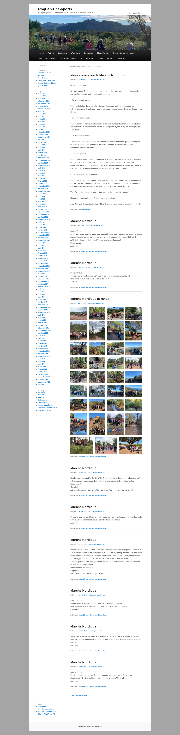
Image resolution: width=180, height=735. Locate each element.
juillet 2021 (42, 225)
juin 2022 (41, 196)
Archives (110, 58)
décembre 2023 (43, 158)
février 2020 (42, 253)
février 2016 (42, 323)
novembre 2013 (44, 377)
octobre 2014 (43, 354)
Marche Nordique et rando (90, 299)
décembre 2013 (43, 374)
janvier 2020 (42, 256)
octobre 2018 (43, 269)
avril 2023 (41, 176)
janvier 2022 (42, 209)
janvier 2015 (42, 346)
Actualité (82, 251)
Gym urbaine (43, 402)
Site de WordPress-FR (46, 714)
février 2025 (42, 127)
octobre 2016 (43, 310)
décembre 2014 (43, 349)
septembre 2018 (44, 271)
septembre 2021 (44, 220)
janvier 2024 (42, 155)
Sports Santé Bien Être (47, 58)
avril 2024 (41, 150)
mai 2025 (41, 119)
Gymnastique (88, 53)
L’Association (75, 53)
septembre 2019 (44, 258)
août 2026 (41, 93)
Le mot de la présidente (47, 83)
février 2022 (42, 207)
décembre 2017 (43, 279)
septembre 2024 (44, 137)
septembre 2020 (44, 240)
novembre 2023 (44, 160)
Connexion (42, 706)
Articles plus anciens (78, 695)
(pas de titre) (43, 78)
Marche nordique (84, 210)
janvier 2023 (42, 184)
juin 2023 (41, 171)
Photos (100, 58)
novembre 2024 (44, 132)
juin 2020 (41, 245)
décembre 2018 (43, 263)
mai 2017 (41, 294)
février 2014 (42, 369)
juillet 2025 (42, 114)
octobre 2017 (43, 284)
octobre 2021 (43, 217)
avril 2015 (41, 338)
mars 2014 (42, 367)
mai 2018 (41, 274)
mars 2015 (42, 341)
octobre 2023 (43, 163)
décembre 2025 (43, 101)
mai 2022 (41, 199)
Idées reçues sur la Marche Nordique (97, 75)
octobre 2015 (43, 333)
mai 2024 (41, 147)
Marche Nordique (103, 53)
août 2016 (41, 315)
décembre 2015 (43, 328)
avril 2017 (41, 297)
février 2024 (42, 153)
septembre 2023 (44, 165)
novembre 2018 (44, 266)
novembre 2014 (44, 351)
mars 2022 (42, 204)
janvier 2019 (42, 261)
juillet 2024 (42, 142)
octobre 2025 (43, 106)
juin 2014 (41, 359)
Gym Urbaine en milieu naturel (124, 53)
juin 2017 (41, 292)
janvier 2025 (42, 129)
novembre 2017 (44, 281)
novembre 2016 (44, 307)
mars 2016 (42, 320)
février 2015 (42, 343)
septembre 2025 (44, 109)
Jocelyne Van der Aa (100, 80)
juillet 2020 (42, 243)
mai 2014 (41, 361)
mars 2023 (42, 178)
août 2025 (41, 111)
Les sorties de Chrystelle (68, 58)
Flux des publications (46, 709)
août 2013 (41, 384)
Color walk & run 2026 (46, 81)
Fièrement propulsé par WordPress (90, 726)
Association (90, 251)
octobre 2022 (43, 189)
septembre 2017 (44, 287)
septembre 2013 (44, 382)
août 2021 (41, 222)
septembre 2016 (44, 312)
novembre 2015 (44, 330)
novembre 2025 (44, 104)
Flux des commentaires (47, 711)
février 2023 (42, 181)
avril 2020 (41, 248)
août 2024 (41, 140)
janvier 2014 (42, 372)
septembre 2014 (44, 356)
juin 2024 (41, 145)
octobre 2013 (43, 379)
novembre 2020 (44, 235)
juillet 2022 (42, 194)
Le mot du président (87, 58)
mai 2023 (41, 173)
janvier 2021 (42, 230)
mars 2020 (42, 251)
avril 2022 (41, 202)
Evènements (62, 53)
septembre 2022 (44, 191)
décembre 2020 (43, 232)
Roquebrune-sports (55, 9)
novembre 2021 (44, 214)
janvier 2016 (42, 325)
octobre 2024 (43, 134)
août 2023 (41, 168)
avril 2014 (41, 364)
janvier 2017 (42, 302)
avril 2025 (41, 122)
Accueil (41, 53)
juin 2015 (41, 336)
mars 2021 (42, 227)
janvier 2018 (42, 276)
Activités (51, 53)
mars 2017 (42, 299)
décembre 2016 (43, 305)
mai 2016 (41, 318)
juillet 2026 (42, 96)
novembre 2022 (44, 186)
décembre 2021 (43, 212)
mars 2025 (42, 124)
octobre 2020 (43, 238)
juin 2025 (41, 116)
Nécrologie (121, 58)
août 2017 (41, 289)
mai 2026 (41, 98)
